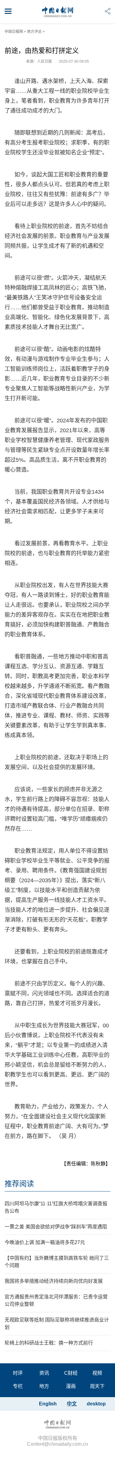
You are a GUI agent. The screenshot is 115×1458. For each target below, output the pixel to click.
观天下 (97, 1386)
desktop (96, 1403)
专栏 (18, 1386)
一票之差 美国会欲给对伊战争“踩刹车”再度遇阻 (56, 1226)
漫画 (71, 1386)
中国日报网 (14, 32)
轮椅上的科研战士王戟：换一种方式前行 (49, 1342)
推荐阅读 (19, 1183)
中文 (72, 1403)
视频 (97, 1373)
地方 (44, 1386)
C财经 (71, 1373)
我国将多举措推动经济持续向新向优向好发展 (54, 1281)
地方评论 (34, 32)
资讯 (44, 1373)
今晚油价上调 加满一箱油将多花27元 (45, 1242)
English (48, 1403)
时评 (18, 1373)
